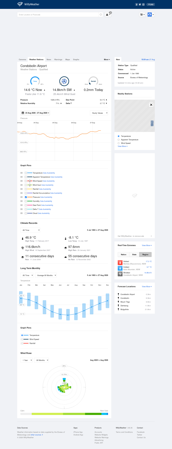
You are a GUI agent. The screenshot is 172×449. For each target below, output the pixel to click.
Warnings (58, 59)
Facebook (141, 432)
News (49, 59)
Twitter (139, 434)
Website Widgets (101, 434)
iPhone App (78, 432)
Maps (67, 59)
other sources (36, 434)
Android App (78, 434)
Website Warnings (102, 437)
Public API (99, 442)
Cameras (22, 59)
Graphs (76, 59)
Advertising (99, 440)
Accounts (98, 432)
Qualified (43, 69)
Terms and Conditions (124, 432)
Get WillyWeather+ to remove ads (131, 236)
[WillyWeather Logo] (29, 4)
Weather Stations (36, 59)
